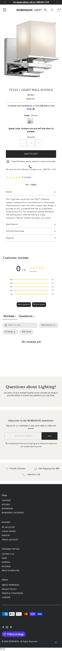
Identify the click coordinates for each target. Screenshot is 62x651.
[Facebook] (3, 627)
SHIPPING (6, 562)
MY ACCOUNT (8, 527)
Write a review (39, 304)
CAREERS (6, 597)
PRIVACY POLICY (9, 589)
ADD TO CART (31, 154)
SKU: (27, 185)
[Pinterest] (10, 627)
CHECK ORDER (9, 531)
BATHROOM (7, 509)
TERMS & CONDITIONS (12, 593)
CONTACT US (8, 554)
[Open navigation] (4, 10)
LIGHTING (6, 501)
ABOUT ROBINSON (10, 585)
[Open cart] (58, 10)
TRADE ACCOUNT (10, 540)
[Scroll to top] (56, 643)
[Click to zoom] (55, 23)
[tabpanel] (31, 348)
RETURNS (6, 567)
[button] (32, 279)
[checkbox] (26, 332)
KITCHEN (6, 505)
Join (49, 436)
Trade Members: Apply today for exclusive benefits (33, 161)
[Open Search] (45, 10)
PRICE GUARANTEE (10, 571)
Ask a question (24, 304)
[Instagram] (7, 627)
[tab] (26, 317)
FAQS (4, 558)
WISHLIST (6, 536)
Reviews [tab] (9, 316)
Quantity (31, 137)
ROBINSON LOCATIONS (13, 513)
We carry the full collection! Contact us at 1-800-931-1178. (31, 170)
